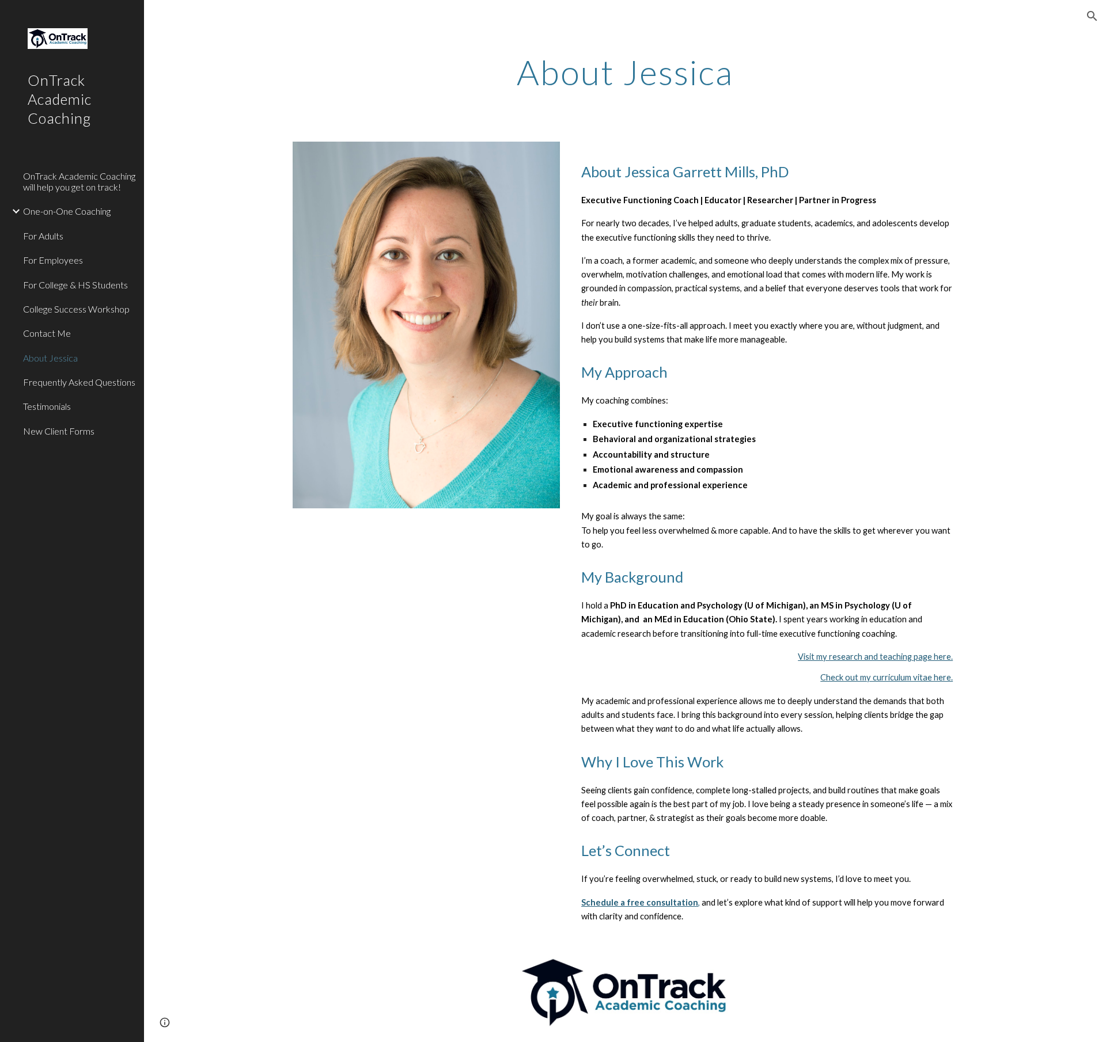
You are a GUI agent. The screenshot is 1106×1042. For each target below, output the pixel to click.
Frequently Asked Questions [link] (79, 382)
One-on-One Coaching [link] (67, 211)
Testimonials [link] (47, 406)
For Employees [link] (53, 259)
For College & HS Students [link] (75, 284)
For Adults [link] (43, 235)
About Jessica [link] (50, 357)
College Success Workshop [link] (76, 308)
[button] (1092, 16)
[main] (625, 72)
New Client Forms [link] (58, 430)
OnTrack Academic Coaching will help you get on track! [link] (79, 181)
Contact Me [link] (47, 333)
